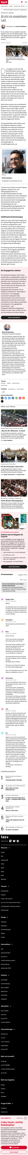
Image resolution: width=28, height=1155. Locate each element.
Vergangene (4, 1045)
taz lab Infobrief (5, 1022)
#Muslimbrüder (16, 383)
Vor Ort (3, 1038)
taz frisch (3, 1014)
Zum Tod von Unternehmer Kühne (10, 902)
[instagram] (18, 841)
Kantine (3, 1089)
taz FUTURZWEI (5, 1065)
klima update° (5, 987)
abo (2, 949)
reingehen (4, 999)
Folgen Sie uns (4, 841)
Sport (2, 868)
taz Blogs (3, 1061)
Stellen (3, 933)
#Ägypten (3, 383)
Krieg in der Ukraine (6, 898)
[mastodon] (10, 841)
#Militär (9, 383)
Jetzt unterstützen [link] (14, 317)
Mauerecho (4, 991)
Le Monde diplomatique (8, 1069)
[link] (5, 6)
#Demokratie (4, 385)
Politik (3, 852)
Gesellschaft (4, 860)
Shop (2, 1092)
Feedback (4, 1108)
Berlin (2, 871)
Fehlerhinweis (20, 389)
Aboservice (4, 1112)
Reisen (3, 1085)
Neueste (20, 574)
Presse (3, 937)
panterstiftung (5, 964)
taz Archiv (4, 1073)
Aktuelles (3, 922)
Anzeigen (3, 1096)
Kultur (2, 864)
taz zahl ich (4, 956)
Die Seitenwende (6, 929)
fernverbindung (5, 983)
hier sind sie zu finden (9, 591)
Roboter (3, 895)
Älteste (25, 574)
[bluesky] (14, 841)
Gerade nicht (19, 1118)
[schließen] (25, 1118)
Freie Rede (4, 995)
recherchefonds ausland (8, 960)
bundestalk (4, 980)
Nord (2, 875)
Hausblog (4, 926)
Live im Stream (5, 1041)
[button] (26, 2)
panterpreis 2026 (6, 968)
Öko (2, 856)
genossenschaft (5, 953)
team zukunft (4, 1010)
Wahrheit (3, 879)
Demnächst (4, 1034)
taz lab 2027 (4, 1049)
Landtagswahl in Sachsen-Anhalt (10, 906)
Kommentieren (12, 389)
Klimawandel (4, 891)
